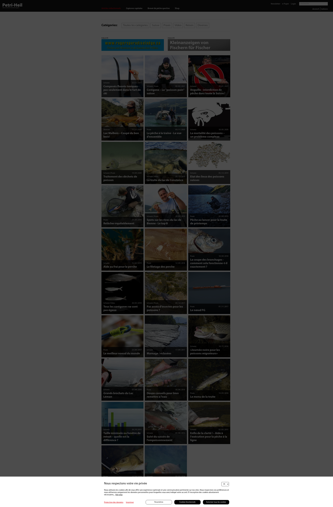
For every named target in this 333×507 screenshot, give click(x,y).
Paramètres (158, 502)
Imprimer (130, 502)
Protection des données (113, 502)
